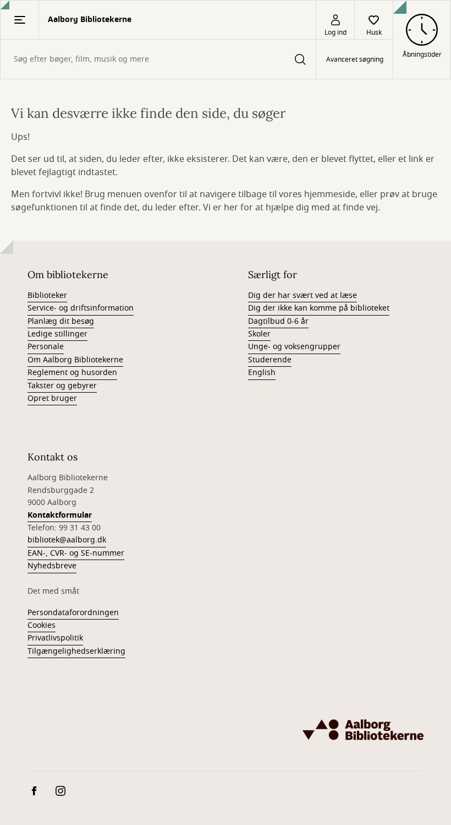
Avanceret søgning (354, 59)
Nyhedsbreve (52, 566)
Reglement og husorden (72, 372)
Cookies (42, 625)
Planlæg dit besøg (61, 321)
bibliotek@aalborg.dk (67, 540)
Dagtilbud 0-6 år (278, 321)
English (262, 372)
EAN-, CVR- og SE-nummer (76, 553)
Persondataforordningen (73, 612)
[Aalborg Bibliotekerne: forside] (363, 729)
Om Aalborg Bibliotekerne (75, 360)
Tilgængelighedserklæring (76, 651)
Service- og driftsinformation (81, 308)
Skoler (259, 334)
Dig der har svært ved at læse (302, 295)
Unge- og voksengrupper (294, 346)
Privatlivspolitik (55, 638)
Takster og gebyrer (62, 386)
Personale (46, 346)
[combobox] (158, 59)
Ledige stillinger (57, 334)
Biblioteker (47, 295)
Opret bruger (52, 398)
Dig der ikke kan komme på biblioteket (318, 308)
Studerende (270, 360)
